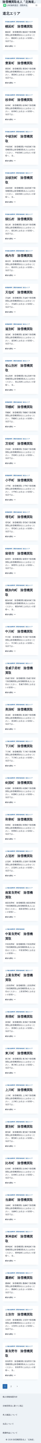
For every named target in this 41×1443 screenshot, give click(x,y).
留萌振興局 (8, 287)
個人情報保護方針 (10, 1397)
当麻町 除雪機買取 (19, 1200)
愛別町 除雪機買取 (19, 1126)
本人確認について (10, 1415)
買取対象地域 (20, 21)
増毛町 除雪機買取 (19, 517)
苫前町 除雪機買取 (19, 443)
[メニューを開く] (36, 5)
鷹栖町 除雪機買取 (19, 1278)
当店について (8, 1424)
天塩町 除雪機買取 (19, 292)
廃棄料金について (10, 1433)
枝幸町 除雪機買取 (19, 100)
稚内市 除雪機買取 (19, 255)
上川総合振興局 (10, 585)
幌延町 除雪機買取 (19, 26)
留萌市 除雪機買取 (19, 553)
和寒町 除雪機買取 (19, 819)
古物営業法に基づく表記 (13, 1406)
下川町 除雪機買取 (19, 746)
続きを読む (10, 46)
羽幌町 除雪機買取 (19, 407)
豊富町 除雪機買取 (19, 63)
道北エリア (29, 21)
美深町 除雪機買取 (19, 709)
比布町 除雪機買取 (19, 1163)
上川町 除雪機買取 (19, 1090)
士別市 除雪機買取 (19, 1314)
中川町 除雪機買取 (19, 631)
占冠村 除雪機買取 (19, 856)
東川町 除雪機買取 (19, 1053)
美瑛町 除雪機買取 (19, 1016)
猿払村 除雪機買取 (19, 219)
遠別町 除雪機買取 (19, 329)
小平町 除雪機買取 (19, 480)
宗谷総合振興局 (10, 21)
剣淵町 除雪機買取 (19, 783)
